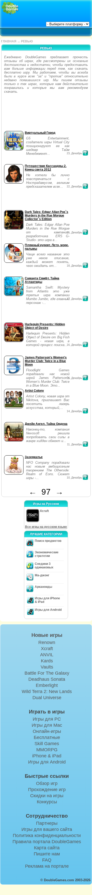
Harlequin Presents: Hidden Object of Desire (45, 326)
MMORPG (46, 749)
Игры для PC (47, 719)
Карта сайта (47, 847)
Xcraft (47, 648)
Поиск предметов (48, 541)
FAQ (46, 860)
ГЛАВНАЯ (8, 41)
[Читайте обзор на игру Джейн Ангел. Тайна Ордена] (85, 444)
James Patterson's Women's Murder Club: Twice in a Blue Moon (46, 361)
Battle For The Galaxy (47, 673)
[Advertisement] (19, 114)
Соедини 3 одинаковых (44, 565)
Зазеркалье (34, 457)
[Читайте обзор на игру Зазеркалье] (85, 477)
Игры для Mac (47, 725)
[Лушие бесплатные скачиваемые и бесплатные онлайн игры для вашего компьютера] (10, 8)
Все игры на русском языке (46, 527)
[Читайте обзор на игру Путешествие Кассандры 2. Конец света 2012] (85, 186)
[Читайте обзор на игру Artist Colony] (85, 410)
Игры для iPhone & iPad (47, 600)
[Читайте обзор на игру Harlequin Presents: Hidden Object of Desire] (85, 344)
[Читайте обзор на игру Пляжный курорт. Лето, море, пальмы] (85, 265)
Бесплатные (47, 737)
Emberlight (47, 685)
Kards (47, 660)
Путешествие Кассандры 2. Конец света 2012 (45, 167)
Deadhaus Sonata (46, 679)
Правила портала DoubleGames (47, 841)
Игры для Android (48, 610)
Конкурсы (47, 801)
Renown (46, 642)
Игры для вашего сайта (46, 829)
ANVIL (46, 654)
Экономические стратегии (47, 554)
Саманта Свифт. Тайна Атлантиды (42, 280)
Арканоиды (43, 587)
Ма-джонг (42, 575)
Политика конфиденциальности (47, 835)
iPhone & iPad (46, 755)
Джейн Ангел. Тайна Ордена (46, 424)
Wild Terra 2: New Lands (47, 691)
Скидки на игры (46, 795)
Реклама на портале (47, 866)
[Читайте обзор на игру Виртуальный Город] (85, 153)
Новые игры (46, 635)
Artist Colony (34, 390)
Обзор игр (46, 783)
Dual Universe (46, 697)
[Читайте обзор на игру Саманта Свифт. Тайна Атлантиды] (85, 298)
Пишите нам (47, 853)
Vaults (47, 667)
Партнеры (46, 823)
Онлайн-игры (47, 731)
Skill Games (46, 743)
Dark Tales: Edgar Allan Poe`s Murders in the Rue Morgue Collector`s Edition (46, 215)
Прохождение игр (47, 789)
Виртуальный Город (40, 133)
